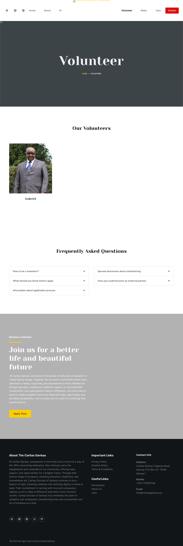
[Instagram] (23, 10)
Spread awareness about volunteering (119, 271)
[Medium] (34, 519)
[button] (49, 271)
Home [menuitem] (32, 10)
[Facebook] (7, 10)
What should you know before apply (33, 280)
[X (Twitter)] (15, 10)
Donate (172, 10)
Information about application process (34, 290)
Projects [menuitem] (63, 10)
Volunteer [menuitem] (126, 10)
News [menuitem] (144, 10)
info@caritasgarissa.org (149, 492)
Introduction (98, 485)
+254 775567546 (145, 483)
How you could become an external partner (122, 280)
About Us (97, 488)
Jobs (94, 492)
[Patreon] (42, 519)
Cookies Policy (100, 465)
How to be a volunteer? (26, 271)
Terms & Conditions (102, 469)
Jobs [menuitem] (158, 10)
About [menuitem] (47, 10)
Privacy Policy (99, 461)
